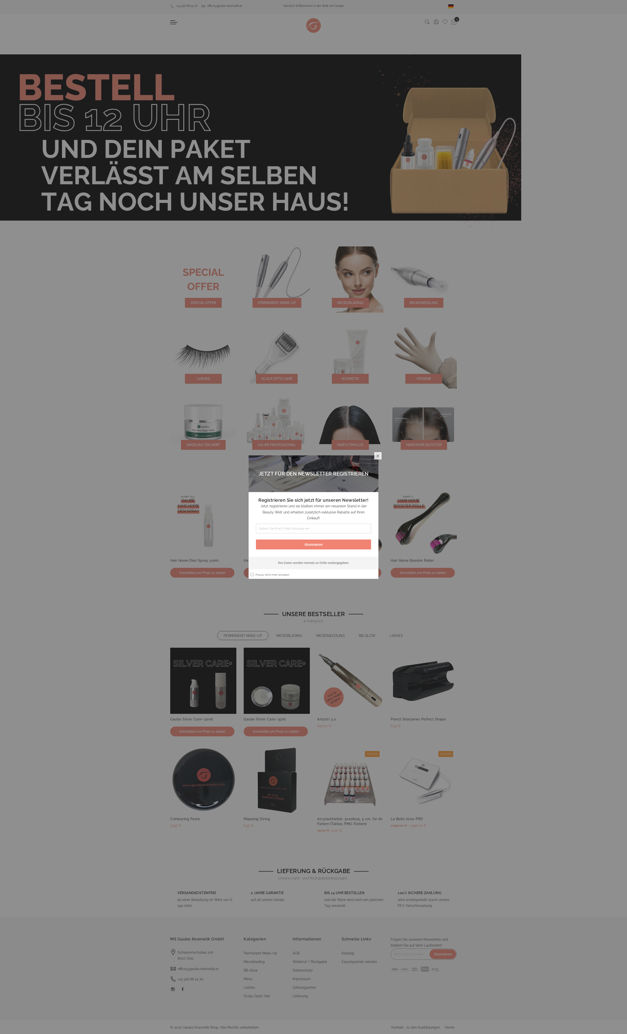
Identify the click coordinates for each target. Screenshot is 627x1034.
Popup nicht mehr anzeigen (272, 574)
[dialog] (313, 517)
